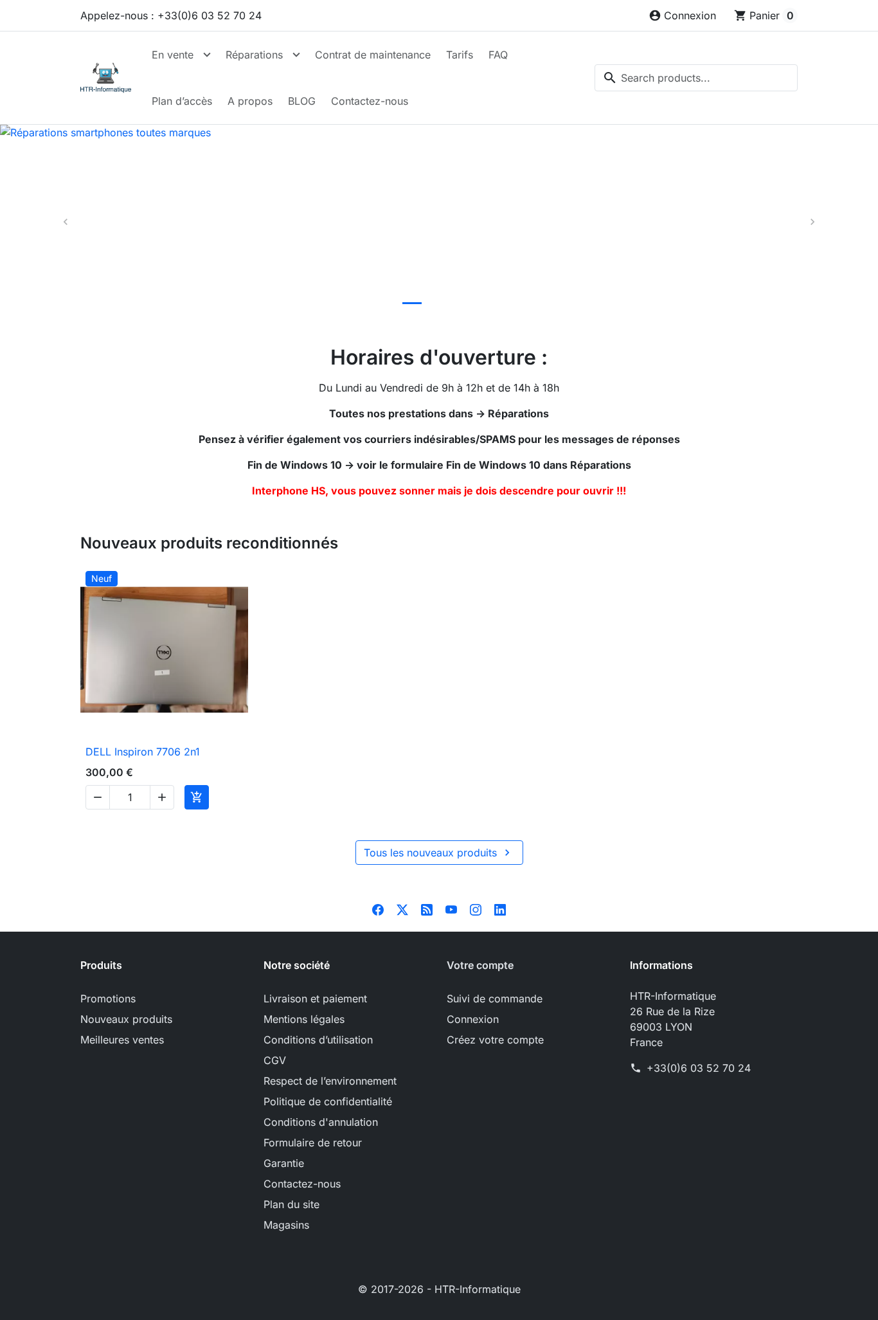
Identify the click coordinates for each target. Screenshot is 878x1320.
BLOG (302, 101)
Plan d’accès (182, 101)
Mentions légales (304, 1019)
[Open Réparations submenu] (296, 54)
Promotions (108, 998)
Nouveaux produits (126, 1019)
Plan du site (291, 1204)
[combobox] (696, 77)
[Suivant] (812, 222)
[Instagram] (476, 908)
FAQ (498, 54)
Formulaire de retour (313, 1142)
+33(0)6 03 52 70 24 (699, 1068)
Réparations (254, 54)
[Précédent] (66, 222)
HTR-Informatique (478, 1289)
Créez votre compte (495, 1039)
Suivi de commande (494, 998)
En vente (172, 54)
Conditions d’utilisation (318, 1039)
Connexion (473, 1019)
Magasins (286, 1224)
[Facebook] (378, 908)
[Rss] (427, 908)
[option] (439, 222)
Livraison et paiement (315, 998)
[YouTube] (451, 908)
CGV (275, 1060)
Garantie (284, 1163)
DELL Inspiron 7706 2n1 (142, 751)
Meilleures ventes (122, 1039)
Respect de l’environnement (330, 1080)
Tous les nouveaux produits (439, 852)
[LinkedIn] (500, 908)
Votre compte (480, 965)
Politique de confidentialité (328, 1101)
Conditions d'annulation (321, 1122)
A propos (250, 101)
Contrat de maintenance (373, 54)
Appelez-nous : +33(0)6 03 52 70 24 (171, 15)
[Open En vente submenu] (207, 54)
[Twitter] (402, 908)
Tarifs (459, 54)
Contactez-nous (369, 101)
